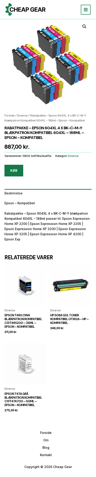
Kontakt (46, 455)
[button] (84, 26)
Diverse (22, 115)
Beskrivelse (13, 193)
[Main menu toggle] (86, 10)
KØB (13, 170)
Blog (45, 447)
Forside (9, 115)
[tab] (48, 193)
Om (45, 440)
